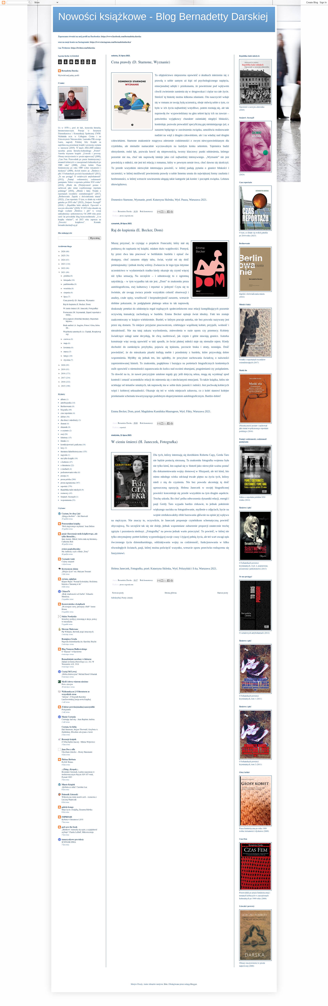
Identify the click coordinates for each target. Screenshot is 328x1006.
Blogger (193, 984)
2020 (63, 365)
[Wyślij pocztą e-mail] (158, 211)
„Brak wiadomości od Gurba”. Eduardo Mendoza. (77, 595)
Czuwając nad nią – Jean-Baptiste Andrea (78, 719)
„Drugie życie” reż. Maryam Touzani (76, 571)
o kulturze (65, 461)
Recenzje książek (69, 739)
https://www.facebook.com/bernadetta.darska (121, 36)
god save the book (69, 827)
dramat (63, 423)
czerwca (67, 339)
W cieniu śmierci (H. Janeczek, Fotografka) (144, 441)
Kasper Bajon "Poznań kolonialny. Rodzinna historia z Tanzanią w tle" (79, 582)
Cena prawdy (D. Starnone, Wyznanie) (140, 61)
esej (62, 434)
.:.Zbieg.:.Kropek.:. (70, 769)
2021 (63, 272)
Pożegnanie (66, 709)
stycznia (67, 359)
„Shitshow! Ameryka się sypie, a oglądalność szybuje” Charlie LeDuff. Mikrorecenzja (79, 830)
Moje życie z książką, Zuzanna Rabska (77, 809)
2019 (63, 369)
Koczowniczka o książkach (73, 604)
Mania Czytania (69, 716)
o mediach (65, 468)
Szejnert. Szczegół (68, 496)
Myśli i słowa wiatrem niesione (75, 681)
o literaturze (65, 465)
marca (66, 351)
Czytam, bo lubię (69, 726)
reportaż (123, 427)
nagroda (64, 454)
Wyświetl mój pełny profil (68, 75)
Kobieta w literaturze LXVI (72, 819)
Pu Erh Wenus (67, 762)
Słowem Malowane (70, 629)
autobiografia (66, 402)
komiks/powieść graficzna (71, 444)
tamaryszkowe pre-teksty (73, 839)
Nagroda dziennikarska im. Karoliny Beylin (79, 641)
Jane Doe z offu (68, 749)
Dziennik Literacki (70, 794)
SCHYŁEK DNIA (69, 842)
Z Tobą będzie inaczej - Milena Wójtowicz (78, 742)
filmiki (63, 440)
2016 (63, 381)
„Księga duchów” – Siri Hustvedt (75, 516)
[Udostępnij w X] (165, 211)
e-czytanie (65, 430)
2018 (63, 373)
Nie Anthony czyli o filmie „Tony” (75, 551)
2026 (63, 251)
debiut (63, 416)
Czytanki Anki (68, 559)
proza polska (66, 479)
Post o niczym (67, 684)
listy (62, 447)
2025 (63, 255)
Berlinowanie (66, 406)
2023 (63, 263)
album (63, 399)
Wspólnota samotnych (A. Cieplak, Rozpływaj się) (82, 332)
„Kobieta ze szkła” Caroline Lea (74, 787)
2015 (63, 385)
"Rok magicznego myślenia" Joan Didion (78, 526)
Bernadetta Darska (70, 70)
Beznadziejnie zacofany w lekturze (76, 659)
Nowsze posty (118, 592)
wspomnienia (66, 500)
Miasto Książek (68, 784)
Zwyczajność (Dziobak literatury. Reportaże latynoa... (80, 319)
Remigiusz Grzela (69, 639)
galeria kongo (67, 807)
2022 (63, 268)
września (67, 288)
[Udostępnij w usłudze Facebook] (168, 211)
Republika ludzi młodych (71, 489)
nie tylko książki (67, 458)
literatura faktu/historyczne (71, 451)
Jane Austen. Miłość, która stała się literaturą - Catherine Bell (80, 540)
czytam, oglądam (69, 578)
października (69, 284)
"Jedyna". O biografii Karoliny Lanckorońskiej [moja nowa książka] (76, 698)
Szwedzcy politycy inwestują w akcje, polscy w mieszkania (79, 620)
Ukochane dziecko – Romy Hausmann (77, 752)
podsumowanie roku (69, 472)
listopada (67, 280)
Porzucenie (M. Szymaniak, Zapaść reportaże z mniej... (82, 313)
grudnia (67, 275)
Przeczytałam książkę (71, 523)
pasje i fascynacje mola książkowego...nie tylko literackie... (79, 535)
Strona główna (170, 592)
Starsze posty (222, 592)
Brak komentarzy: (147, 211)
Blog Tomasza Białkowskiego (74, 649)
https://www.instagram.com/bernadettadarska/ (110, 42)
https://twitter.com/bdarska (83, 47)
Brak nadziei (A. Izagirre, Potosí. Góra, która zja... (81, 326)
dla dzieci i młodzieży (69, 420)
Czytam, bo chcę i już (71, 513)
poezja (63, 475)
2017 (63, 377)
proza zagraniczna (126, 215)
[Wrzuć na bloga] (162, 211)
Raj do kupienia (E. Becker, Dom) (137, 229)
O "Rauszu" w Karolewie (71, 651)
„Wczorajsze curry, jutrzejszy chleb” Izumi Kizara (78, 607)
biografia (64, 409)
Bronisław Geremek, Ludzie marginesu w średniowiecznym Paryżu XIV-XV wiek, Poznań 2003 (78, 774)
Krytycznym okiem (70, 568)
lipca (66, 296)
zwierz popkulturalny (71, 548)
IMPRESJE (67, 816)
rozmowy (64, 493)
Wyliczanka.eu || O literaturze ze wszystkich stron (76, 693)
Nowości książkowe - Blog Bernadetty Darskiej (163, 16)
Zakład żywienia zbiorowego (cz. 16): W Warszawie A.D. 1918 (78, 662)
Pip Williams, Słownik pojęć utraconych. (78, 631)
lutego (66, 355)
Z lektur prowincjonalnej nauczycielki (78, 706)
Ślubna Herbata (69, 759)
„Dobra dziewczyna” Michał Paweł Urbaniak (79, 674)
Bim (165, 984)
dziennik (64, 427)
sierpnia (67, 292)
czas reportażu (66, 413)
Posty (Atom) (127, 597)
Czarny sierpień (68, 561)
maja (66, 343)
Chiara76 (66, 591)
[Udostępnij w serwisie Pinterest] (171, 211)
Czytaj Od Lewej (69, 671)
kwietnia (67, 347)
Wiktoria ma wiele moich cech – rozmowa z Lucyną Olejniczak (79, 798)
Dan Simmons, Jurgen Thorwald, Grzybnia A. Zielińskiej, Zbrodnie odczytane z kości (80, 730)
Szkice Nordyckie (69, 616)
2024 (63, 259)
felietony (64, 437)
